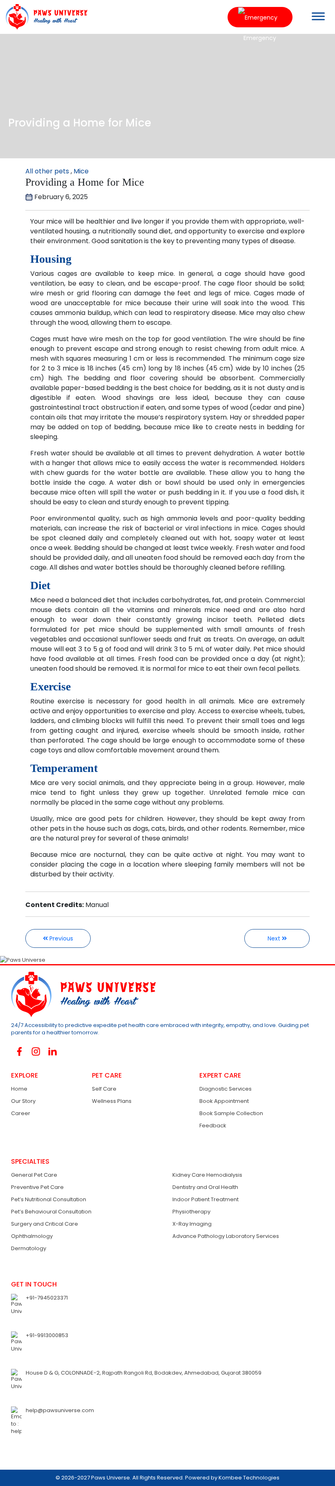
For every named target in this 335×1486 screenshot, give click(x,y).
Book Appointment (224, 1101)
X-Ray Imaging (192, 1224)
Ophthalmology (32, 1236)
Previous (60, 938)
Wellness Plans (112, 1101)
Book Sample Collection (231, 1113)
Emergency (260, 17)
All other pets (47, 171)
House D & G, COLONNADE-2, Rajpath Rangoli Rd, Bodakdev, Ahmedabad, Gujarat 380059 (143, 1373)
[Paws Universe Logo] (43, 16)
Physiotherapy (191, 1211)
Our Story (23, 1101)
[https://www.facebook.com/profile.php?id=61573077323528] (19, 1051)
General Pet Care (34, 1175)
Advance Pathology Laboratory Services (225, 1236)
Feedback (212, 1125)
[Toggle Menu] (318, 16)
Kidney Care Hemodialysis (207, 1175)
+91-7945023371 (47, 1298)
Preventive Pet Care (37, 1187)
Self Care (104, 1089)
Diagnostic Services (225, 1089)
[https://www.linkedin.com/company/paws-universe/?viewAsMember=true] (52, 1051)
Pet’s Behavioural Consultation (51, 1211)
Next (275, 938)
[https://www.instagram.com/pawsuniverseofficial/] (36, 1051)
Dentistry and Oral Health (205, 1187)
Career (20, 1113)
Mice (81, 171)
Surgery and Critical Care (44, 1224)
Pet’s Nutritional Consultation (48, 1199)
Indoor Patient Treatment (205, 1199)
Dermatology (28, 1248)
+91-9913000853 (47, 1335)
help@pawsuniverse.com (60, 1410)
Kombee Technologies (249, 1478)
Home (19, 1089)
